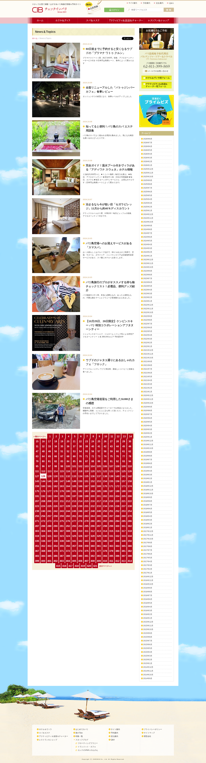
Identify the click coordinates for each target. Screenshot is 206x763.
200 (93, 496)
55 (86, 451)
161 (49, 486)
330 (105, 536)
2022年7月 (147, 324)
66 (55, 456)
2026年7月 (147, 143)
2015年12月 (148, 622)
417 (70, 566)
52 (68, 451)
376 (93, 551)
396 (117, 556)
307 (62, 531)
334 (130, 536)
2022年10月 (148, 312)
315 (111, 531)
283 (111, 521)
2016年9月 (147, 588)
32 (43, 446)
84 (68, 461)
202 (105, 496)
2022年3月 (147, 339)
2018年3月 (147, 520)
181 (74, 491)
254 (130, 511)
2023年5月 (147, 286)
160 (43, 486)
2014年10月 (148, 675)
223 (37, 506)
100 (68, 466)
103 (86, 466)
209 (49, 501)
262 (80, 516)
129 (49, 476)
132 (68, 476)
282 (105, 521)
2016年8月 (147, 592)
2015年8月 (147, 637)
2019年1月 (147, 482)
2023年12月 (148, 260)
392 (93, 556)
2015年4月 (147, 652)
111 (37, 471)
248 (93, 511)
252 (117, 511)
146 (56, 481)
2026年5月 (147, 150)
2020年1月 (147, 437)
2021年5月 (147, 377)
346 (105, 541)
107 (111, 466)
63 (37, 456)
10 (105, 436)
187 (111, 491)
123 (111, 471)
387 (62, 556)
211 (62, 501)
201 (99, 496)
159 (37, 486)
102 (80, 466)
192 (43, 496)
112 (43, 471)
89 (99, 461)
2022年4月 (147, 335)
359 (86, 546)
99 (61, 466)
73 (99, 456)
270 (130, 516)
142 (130, 476)
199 (86, 496)
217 (99, 501)
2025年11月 (148, 173)
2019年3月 (147, 475)
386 (56, 556)
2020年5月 (147, 422)
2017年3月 (147, 565)
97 (49, 466)
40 (92, 446)
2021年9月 (147, 361)
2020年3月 (147, 429)
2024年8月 (147, 229)
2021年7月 (147, 369)
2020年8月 (147, 410)
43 (111, 446)
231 (86, 506)
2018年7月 (147, 505)
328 (93, 536)
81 (49, 461)
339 (62, 541)
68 (68, 456)
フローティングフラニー (88, 743)
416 (64, 566)
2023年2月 (147, 297)
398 (130, 556)
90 (105, 461)
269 (124, 516)
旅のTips (79, 733)
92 (117, 461)
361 (99, 546)
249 (99, 511)
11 (112, 436)
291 (62, 526)
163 (62, 486)
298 (105, 526)
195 (62, 496)
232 (93, 506)
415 (58, 566)
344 (93, 541)
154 (105, 481)
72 (92, 456)
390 (80, 556)
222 (130, 501)
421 (95, 566)
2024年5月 (147, 241)
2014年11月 (148, 671)
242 (56, 511)
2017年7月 (147, 550)
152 (93, 481)
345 (99, 541)
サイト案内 (132, 3)
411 (111, 561)
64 (43, 456)
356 (68, 546)
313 (99, 531)
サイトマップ (149, 733)
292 (68, 526)
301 (124, 526)
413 (124, 561)
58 (105, 451)
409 (99, 561)
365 (124, 546)
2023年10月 (148, 267)
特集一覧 (79, 736)
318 (130, 531)
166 (80, 486)
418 (77, 566)
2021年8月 (147, 365)
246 (80, 511)
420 (89, 566)
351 (37, 546)
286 (130, 521)
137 (99, 476)
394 (105, 556)
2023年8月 (147, 275)
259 (62, 516)
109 (124, 466)
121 (99, 471)
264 (93, 516)
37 (74, 446)
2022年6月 (147, 327)
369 (49, 551)
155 (111, 481)
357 (74, 546)
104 (93, 466)
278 (80, 521)
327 (86, 536)
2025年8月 (147, 184)
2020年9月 (147, 407)
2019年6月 (147, 463)
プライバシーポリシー (153, 729)
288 (43, 526)
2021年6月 (147, 373)
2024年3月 (147, 248)
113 (49, 471)
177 (49, 491)
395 (111, 556)
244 (68, 511)
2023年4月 (147, 290)
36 (68, 446)
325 (74, 536)
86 (80, 461)
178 (56, 491)
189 (124, 491)
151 (86, 481)
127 (37, 476)
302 (130, 526)
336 (43, 541)
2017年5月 (147, 558)
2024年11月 (148, 218)
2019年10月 (148, 448)
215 (86, 501)
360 (93, 546)
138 (105, 476)
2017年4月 (147, 561)
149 (74, 481)
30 (129, 441)
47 (37, 451)
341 (74, 541)
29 (123, 441)
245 (74, 511)
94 (129, 461)
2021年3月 (147, 384)
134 (80, 476)
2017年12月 (148, 531)
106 (105, 466)
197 (74, 496)
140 (117, 476)
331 (111, 536)
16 (43, 441)
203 (111, 496)
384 (43, 556)
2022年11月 (148, 309)
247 (86, 511)
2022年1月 (147, 346)
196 (68, 496)
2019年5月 (147, 467)
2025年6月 (147, 192)
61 (123, 451)
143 (37, 481)
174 (130, 486)
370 (56, 551)
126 (130, 471)
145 (49, 481)
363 (111, 546)
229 (74, 506)
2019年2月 (147, 478)
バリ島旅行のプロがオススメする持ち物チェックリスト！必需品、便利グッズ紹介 (110, 286)
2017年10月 (148, 539)
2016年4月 (147, 607)
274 (56, 521)
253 (124, 511)
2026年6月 (147, 146)
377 (99, 551)
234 (105, 506)
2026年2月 (147, 161)
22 (80, 441)
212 (68, 501)
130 (56, 476)
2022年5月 (147, 331)
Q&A (170, 3)
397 (124, 556)
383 (37, 556)
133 (74, 476)
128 (43, 476)
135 (86, 476)
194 (56, 496)
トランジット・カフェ (87, 747)
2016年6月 (147, 599)
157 (124, 481)
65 (49, 456)
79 (37, 461)
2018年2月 (147, 524)
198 (80, 496)
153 (99, 481)
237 (124, 506)
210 (56, 501)
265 (99, 516)
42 (105, 446)
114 (56, 471)
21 (74, 441)
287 (37, 526)
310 (80, 531)
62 (129, 451)
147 (62, 481)
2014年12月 (148, 667)
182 (80, 491)
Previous (141, 111)
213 (74, 501)
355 (62, 546)
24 (92, 441)
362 (105, 546)
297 (99, 526)
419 (83, 566)
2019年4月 (147, 471)
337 (49, 541)
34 (55, 446)
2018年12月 (148, 486)
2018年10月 (148, 494)
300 (117, 526)
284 (117, 521)
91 (111, 461)
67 (61, 456)
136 (93, 476)
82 (55, 461)
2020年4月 (147, 426)
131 (62, 476)
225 (49, 506)
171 (111, 486)
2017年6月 (147, 554)
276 (68, 521)
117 (74, 471)
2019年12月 (148, 441)
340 (68, 541)
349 (124, 541)
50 (55, 451)
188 (117, 491)
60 (117, 451)
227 (62, 506)
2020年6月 (147, 418)
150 (80, 481)
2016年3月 (147, 610)
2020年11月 (148, 399)
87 (86, 461)
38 (80, 446)
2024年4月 (147, 244)
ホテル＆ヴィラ (63, 21)
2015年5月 (147, 648)
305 (49, 531)
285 (124, 521)
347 (111, 541)
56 (92, 451)
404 (68, 561)
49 (49, 451)
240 (43, 511)
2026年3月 (147, 158)
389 (74, 556)
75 (111, 456)
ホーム (40, 21)
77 (123, 456)
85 (74, 461)
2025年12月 (148, 169)
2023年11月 (148, 263)
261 (74, 516)
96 (43, 466)
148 (68, 481)
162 (56, 486)
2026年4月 (147, 154)
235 (111, 506)
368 (43, 551)
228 (68, 506)
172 (117, 486)
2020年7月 (147, 414)
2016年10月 (148, 584)
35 (61, 446)
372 (68, 551)
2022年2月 (147, 343)
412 (117, 561)
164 (68, 486)
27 (111, 441)
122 (105, 471)
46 (129, 446)
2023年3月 (147, 294)
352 (43, 546)
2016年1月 (147, 618)
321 (49, 536)
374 (80, 551)
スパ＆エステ (93, 21)
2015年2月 (147, 660)
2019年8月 (147, 456)
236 (117, 506)
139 (111, 476)
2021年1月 (147, 392)
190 (130, 491)
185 (99, 491)
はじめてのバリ (82, 729)
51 (61, 451)
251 (111, 511)
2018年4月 (147, 516)
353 (49, 546)
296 (93, 526)
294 (80, 526)
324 (68, 536)
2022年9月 (147, 316)
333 (124, 536)
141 (124, 476)
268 (117, 516)
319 (37, 536)
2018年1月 (147, 527)
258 (56, 516)
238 (130, 506)
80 (43, 461)
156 (117, 481)
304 (43, 531)
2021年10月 (148, 358)
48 (43, 451)
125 (124, 471)
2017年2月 (147, 569)
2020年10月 (148, 403)
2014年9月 (147, 678)
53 (74, 451)
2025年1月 (147, 211)
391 (86, 556)
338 (56, 541)
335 (37, 541)
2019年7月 (147, 460)
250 (105, 511)
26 (105, 441)
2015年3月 (147, 656)
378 (105, 551)
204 (117, 496)
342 (80, 541)
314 (105, 531)
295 (86, 526)
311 (87, 531)
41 (99, 446)
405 (74, 561)
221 (124, 501)
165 (74, 486)
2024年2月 (147, 252)
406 (80, 561)
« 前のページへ (40, 436)
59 (111, 451)
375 (86, 551)
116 (68, 471)
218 (105, 501)
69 (74, 456)
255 (37, 516)
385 (49, 556)
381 (124, 551)
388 (68, 556)
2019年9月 (147, 452)
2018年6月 (147, 509)
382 (130, 551)
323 (62, 536)
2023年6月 (147, 282)
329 (99, 536)
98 (55, 466)
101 (74, 466)
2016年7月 (147, 595)
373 (74, 551)
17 (49, 441)
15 (37, 441)
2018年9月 (147, 497)
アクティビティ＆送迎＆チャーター (126, 21)
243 (62, 511)
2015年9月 (147, 633)
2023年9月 (147, 271)
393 (99, 556)
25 (99, 441)
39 (86, 446)
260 (68, 516)
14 (130, 436)
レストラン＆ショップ (159, 21)
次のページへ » (105, 566)
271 (37, 521)
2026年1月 (147, 165)
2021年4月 (147, 380)
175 (37, 491)
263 (86, 516)
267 (111, 516)
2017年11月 (148, 535)
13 (124, 436)
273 (49, 521)
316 (117, 531)
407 (86, 561)
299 (111, 526)
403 (62, 561)
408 (93, 561)
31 (37, 446)
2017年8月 (147, 546)
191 (37, 496)
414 (130, 561)
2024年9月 (147, 226)
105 (99, 466)
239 (37, 511)
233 (99, 506)
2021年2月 (147, 388)
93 (123, 461)
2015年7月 (147, 641)
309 (74, 531)
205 (124, 496)
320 (43, 536)
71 (86, 456)
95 (37, 466)
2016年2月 (147, 614)
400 (43, 561)
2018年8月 (147, 501)
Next (172, 111)
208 (43, 501)
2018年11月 (148, 490)
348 (117, 541)
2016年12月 (148, 577)
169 (99, 486)
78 (129, 456)
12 (118, 436)
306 (56, 531)
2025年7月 (147, 188)
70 (80, 456)
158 (130, 481)
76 (117, 456)
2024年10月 (148, 222)
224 (43, 506)
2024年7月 (147, 233)
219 (111, 501)
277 (74, 521)
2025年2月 (147, 207)
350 (130, 541)
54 (80, 451)
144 (43, 481)
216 (93, 501)
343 (86, 541)
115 (62, 471)
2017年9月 (147, 543)
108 (117, 466)
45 (123, 446)
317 (124, 531)
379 (111, 551)
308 (68, 531)
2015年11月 (148, 626)
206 (130, 496)
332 (117, 536)
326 (80, 536)
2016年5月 (147, 603)
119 (87, 471)
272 (43, 521)
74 (105, 456)
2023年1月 (147, 301)
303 (37, 531)
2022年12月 (148, 305)
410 (105, 561)
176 (43, 491)
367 (37, 551)
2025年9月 (147, 180)
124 (117, 471)
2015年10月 (148, 629)
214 (80, 501)
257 (49, 516)
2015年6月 (147, 644)
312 (93, 531)
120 (93, 471)
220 (117, 501)
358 (80, 546)
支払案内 (159, 3)
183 (86, 491)
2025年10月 (148, 177)
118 (80, 471)
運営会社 (147, 736)
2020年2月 (147, 433)
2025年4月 (147, 199)
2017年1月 (147, 573)
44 (117, 446)
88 (92, 461)
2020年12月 (148, 395)
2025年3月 (147, 203)
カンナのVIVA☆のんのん (88, 750)
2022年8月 (147, 320)
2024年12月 (148, 214)
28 (117, 441)
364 (117, 546)
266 (105, 516)
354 (56, 546)
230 (80, 506)
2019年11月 (148, 444)
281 (99, 521)
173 (124, 486)
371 (62, 551)
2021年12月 (148, 350)
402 (56, 561)
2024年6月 (147, 237)
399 (37, 561)
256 (43, 516)
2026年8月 (147, 139)
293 (74, 526)
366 (130, 546)
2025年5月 (147, 195)
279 (86, 521)
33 (49, 446)
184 (93, 491)
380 (117, 551)
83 (61, 461)
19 (61, 441)
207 (37, 501)
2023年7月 (147, 278)
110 (130, 466)
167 (86, 486)
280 (93, 521)
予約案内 (146, 3)
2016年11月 (148, 580)
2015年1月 (147, 663)
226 (56, 506)
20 (68, 441)
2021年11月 (148, 354)
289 (49, 526)
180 (68, 491)
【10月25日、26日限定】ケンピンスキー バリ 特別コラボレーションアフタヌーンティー (109, 325)
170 (105, 486)
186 (105, 491)
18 (55, 441)
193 (49, 496)
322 (56, 536)
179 (62, 491)
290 (56, 526)
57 (99, 451)
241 (49, 511)
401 (49, 561)
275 (62, 521)
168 (93, 486)
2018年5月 (147, 512)
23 (86, 441)
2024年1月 (147, 256)
